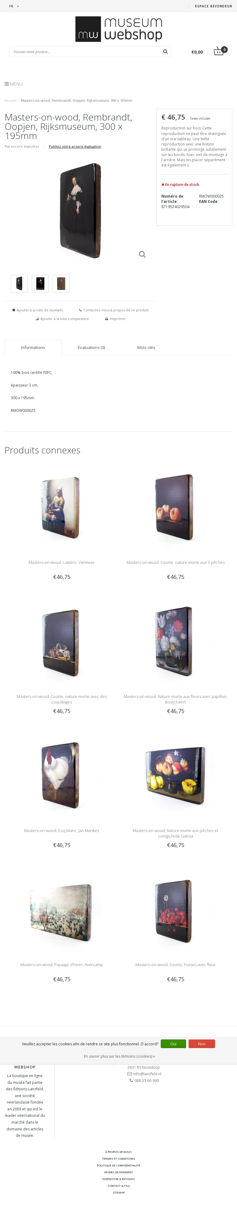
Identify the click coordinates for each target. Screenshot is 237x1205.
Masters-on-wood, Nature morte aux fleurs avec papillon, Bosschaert (175, 699)
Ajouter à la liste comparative (64, 318)
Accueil (11, 100)
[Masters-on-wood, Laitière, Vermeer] (61, 506)
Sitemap (119, 1193)
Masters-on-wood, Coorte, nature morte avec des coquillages (62, 699)
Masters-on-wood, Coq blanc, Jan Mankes (61, 830)
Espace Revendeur (213, 6)
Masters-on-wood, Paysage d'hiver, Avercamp (61, 964)
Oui (173, 1044)
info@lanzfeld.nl (147, 1073)
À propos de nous (118, 1152)
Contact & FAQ (119, 1186)
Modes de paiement (118, 1172)
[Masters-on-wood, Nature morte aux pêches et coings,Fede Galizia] (175, 774)
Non (202, 1044)
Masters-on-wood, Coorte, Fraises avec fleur (175, 964)
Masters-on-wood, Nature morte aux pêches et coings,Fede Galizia (175, 833)
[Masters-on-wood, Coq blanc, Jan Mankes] (61, 774)
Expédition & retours (118, 1179)
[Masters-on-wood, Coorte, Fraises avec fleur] (175, 908)
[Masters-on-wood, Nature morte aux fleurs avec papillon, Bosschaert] (175, 640)
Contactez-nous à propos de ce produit (116, 310)
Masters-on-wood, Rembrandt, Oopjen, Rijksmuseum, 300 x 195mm (76, 100)
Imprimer (118, 318)
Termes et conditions (118, 1159)
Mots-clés (146, 347)
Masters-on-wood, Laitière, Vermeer (62, 562)
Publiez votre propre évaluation (75, 146)
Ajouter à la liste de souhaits (40, 310)
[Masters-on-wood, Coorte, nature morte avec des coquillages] (61, 640)
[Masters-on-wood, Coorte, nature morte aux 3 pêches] (175, 506)
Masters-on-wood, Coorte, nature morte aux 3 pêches (176, 562)
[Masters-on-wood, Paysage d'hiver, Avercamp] (61, 908)
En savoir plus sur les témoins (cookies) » (119, 1056)
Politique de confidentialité (118, 1165)
